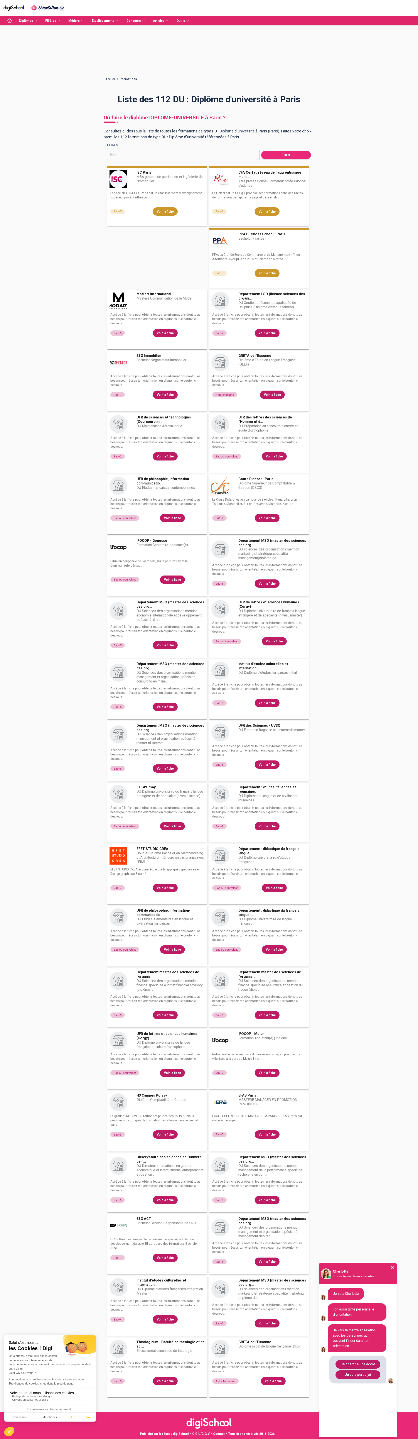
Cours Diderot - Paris (255, 479)
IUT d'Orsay (146, 787)
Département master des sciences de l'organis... (168, 974)
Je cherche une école (358, 1364)
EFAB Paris (247, 1095)
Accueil (110, 79)
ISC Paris (144, 172)
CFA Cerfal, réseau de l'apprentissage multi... (269, 174)
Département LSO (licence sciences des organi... (271, 296)
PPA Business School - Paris (261, 234)
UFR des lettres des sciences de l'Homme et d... (265, 419)
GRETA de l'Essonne (254, 356)
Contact (219, 1434)
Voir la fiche (165, 211)
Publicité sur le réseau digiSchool (164, 1434)
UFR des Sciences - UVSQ (259, 725)
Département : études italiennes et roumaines (267, 789)
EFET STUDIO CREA (152, 849)
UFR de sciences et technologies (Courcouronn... (164, 419)
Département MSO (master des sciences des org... (272, 542)
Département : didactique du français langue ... (268, 851)
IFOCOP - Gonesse (152, 540)
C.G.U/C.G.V (201, 1434)
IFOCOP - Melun (251, 1034)
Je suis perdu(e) (358, 1375)
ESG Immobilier (149, 356)
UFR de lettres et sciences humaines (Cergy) (268, 604)
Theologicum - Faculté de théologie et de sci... (171, 1344)
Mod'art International (154, 294)
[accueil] (9, 20)
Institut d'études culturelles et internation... (263, 666)
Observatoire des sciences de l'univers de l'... (169, 1159)
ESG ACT (144, 1219)
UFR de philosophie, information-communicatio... (163, 481)
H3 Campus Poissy (152, 1095)
